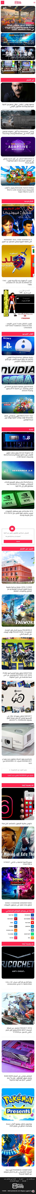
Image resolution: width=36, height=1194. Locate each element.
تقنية (31, 429)
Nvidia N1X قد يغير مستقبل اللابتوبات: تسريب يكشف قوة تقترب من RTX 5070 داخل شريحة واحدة (18, 513)
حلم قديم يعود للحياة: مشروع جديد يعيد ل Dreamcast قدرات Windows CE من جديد (17, 761)
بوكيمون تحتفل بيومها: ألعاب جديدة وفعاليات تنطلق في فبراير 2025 (19, 1124)
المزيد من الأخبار (26, 548)
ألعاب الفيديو (28, 334)
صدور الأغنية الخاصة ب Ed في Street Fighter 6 (18, 863)
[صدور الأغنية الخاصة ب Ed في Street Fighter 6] (18, 843)
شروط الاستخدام (14, 1181)
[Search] (2, 2)
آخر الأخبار (30, 80)
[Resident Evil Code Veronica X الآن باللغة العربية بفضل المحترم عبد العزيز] (18, 220)
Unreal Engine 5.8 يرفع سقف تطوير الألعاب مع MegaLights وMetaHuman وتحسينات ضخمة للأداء (18, 454)
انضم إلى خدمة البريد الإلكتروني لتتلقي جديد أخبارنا (16, 533)
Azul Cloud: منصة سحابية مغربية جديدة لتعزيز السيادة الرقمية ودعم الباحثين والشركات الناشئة (19, 589)
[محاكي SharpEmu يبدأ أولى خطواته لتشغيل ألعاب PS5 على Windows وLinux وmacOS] (18, 119)
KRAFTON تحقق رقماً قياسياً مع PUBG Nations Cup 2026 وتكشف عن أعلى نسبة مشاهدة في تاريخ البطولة (17, 675)
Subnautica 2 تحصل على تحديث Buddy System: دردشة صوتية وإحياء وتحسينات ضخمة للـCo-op (18, 42)
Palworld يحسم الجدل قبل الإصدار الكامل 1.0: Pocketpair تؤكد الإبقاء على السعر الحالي (18, 632)
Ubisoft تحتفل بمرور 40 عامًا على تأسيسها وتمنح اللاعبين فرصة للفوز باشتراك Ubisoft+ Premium (19, 718)
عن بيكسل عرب (30, 1179)
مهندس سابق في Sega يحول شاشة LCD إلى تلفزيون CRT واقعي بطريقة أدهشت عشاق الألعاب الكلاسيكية (19, 70)
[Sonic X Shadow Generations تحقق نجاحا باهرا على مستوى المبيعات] (18, 883)
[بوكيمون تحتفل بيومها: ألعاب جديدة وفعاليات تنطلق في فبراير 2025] (18, 1104)
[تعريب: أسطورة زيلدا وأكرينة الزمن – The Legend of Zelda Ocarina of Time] (18, 261)
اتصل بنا (21, 1179)
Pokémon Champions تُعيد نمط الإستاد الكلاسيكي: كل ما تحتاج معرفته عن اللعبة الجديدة (18, 1171)
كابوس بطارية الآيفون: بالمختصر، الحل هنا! (17, 823)
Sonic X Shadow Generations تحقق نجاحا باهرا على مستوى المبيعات (18, 903)
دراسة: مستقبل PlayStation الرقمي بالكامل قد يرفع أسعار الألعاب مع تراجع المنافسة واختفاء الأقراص (19, 359)
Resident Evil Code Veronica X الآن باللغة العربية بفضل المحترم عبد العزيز (17, 240)
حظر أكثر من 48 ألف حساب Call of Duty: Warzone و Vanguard (19, 983)
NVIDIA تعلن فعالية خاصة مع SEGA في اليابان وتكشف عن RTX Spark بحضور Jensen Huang (18, 388)
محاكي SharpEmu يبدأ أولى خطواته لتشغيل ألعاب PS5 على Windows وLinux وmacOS (18, 132)
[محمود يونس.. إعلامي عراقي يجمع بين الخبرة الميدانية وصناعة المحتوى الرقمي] (18, 92)
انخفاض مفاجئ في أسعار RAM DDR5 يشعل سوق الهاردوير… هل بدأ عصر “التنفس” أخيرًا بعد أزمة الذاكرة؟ (18, 1077)
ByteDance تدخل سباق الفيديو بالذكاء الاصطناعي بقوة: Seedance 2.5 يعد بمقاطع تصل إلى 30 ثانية (19, 484)
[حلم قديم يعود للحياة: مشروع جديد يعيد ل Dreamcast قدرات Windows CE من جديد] (18, 739)
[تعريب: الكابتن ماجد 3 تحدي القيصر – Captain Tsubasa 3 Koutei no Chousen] (18, 304)
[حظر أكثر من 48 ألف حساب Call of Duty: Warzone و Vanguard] (18, 962)
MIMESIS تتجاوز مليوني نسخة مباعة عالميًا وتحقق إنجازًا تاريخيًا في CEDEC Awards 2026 (19, 27)
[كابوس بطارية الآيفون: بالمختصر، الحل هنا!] (18, 804)
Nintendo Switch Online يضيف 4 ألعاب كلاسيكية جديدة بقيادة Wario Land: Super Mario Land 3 (19, 189)
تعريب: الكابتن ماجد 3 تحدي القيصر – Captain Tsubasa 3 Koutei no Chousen (19, 325)
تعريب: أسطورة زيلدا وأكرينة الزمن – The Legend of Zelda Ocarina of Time (17, 282)
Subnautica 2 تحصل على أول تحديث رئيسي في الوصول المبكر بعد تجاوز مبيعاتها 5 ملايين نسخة (18, 160)
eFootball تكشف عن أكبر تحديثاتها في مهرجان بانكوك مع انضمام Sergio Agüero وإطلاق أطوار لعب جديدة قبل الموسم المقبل (18, 56)
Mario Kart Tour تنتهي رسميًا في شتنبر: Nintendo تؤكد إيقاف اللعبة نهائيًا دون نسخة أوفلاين (18, 417)
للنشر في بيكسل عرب (10, 1179)
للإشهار (24, 1181)
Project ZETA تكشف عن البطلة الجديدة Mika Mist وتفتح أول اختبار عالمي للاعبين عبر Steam (19, 1030)
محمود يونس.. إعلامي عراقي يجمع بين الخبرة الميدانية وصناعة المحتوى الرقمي (18, 105)
